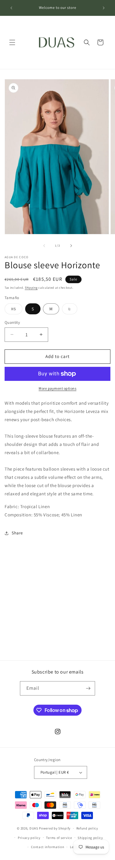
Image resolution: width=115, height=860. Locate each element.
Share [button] (17, 533)
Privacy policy (29, 838)
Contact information (47, 847)
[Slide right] (71, 245)
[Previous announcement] (11, 8)
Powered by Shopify (55, 828)
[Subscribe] (88, 688)
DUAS (34, 828)
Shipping (31, 288)
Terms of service (59, 838)
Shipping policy (90, 838)
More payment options (57, 388)
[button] (12, 42)
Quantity (12, 322)
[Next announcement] (103, 8)
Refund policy (87, 828)
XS (16, 310)
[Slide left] (44, 245)
